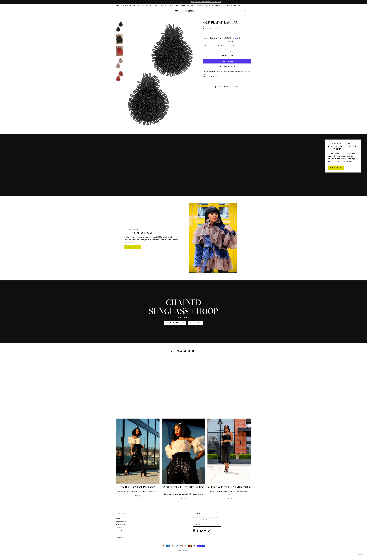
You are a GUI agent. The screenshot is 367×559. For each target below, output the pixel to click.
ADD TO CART (336, 167)
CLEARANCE (228, 5)
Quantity (231, 41)
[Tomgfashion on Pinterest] (209, 530)
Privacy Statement (121, 521)
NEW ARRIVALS (126, 5)
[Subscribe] (219, 524)
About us (118, 534)
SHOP (134, 5)
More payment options (227, 66)
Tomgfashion (183, 11)
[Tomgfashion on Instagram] (194, 530)
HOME (118, 5)
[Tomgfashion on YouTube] (201, 530)
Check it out (132, 247)
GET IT (137, 496)
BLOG (211, 5)
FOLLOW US (218, 5)
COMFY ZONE (149, 5)
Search (118, 518)
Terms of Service (120, 531)
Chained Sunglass (175, 323)
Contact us (119, 537)
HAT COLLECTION (160, 5)
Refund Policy (120, 528)
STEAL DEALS (190, 5)
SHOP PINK (237, 5)
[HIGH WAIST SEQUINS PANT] (138, 451)
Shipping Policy (120, 524)
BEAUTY (140, 5)
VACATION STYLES (201, 5)
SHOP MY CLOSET (173, 5)
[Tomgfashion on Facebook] (198, 530)
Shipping (205, 29)
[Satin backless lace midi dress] (229, 451)
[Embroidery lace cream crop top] (183, 451)
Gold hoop (195, 323)
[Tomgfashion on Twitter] (205, 530)
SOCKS (183, 5)
